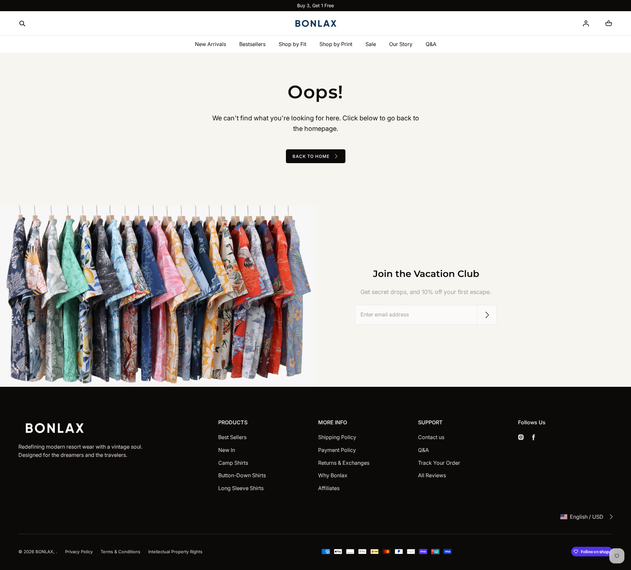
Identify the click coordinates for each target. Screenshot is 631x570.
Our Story (400, 44)
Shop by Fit (292, 44)
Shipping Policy (337, 437)
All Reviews (432, 475)
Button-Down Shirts (242, 475)
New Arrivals (210, 44)
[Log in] (586, 23)
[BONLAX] (315, 23)
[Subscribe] (487, 315)
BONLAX (44, 551)
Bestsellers (252, 44)
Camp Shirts (233, 462)
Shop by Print (335, 44)
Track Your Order (439, 462)
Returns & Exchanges (343, 462)
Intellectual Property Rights (175, 551)
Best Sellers (232, 437)
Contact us (431, 437)
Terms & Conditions (120, 551)
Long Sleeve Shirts (241, 488)
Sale (370, 44)
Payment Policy (337, 450)
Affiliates (328, 488)
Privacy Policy (79, 551)
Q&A (431, 44)
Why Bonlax (332, 475)
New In (226, 450)
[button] (22, 23)
